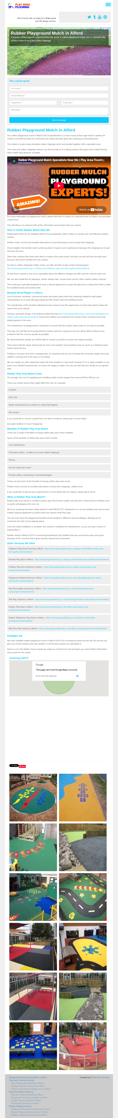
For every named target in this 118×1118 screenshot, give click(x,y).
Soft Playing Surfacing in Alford (25, 1103)
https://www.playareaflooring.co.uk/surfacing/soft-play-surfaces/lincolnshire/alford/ (72, 599)
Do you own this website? (46, 676)
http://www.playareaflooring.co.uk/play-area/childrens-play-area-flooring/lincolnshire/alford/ (48, 268)
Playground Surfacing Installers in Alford (29, 1097)
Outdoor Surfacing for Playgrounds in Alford (31, 1089)
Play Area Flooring (100, 1077)
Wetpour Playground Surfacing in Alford (29, 1115)
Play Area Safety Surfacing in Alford (27, 1095)
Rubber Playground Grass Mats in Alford (29, 1112)
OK (77, 676)
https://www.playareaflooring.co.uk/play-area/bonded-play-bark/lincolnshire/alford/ (72, 559)
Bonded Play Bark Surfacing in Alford (27, 1086)
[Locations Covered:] (8, 4)
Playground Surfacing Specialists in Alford (28, 1077)
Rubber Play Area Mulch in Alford (26, 1100)
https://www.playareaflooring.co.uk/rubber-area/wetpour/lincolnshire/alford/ (73, 628)
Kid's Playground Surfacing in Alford (27, 1083)
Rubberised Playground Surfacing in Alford (30, 1109)
